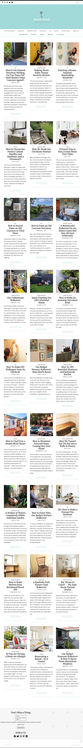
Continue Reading (15, 113)
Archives (33, 34)
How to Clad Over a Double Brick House (15, 442)
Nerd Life (76, 30)
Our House (43, 30)
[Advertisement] (41, 743)
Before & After (32, 30)
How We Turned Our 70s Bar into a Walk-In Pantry (68, 443)
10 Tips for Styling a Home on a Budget (15, 655)
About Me (50, 34)
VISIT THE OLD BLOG (9, 30)
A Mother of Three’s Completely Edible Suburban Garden (15, 515)
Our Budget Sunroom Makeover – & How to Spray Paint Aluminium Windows (67, 659)
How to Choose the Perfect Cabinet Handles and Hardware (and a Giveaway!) (15, 154)
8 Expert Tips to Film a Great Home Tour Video (67, 151)
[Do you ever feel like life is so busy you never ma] (76, 717)
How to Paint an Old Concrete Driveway (41, 227)
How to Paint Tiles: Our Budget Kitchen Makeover (41, 515)
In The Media (60, 34)
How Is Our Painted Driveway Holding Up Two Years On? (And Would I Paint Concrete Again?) (15, 75)
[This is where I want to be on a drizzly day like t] (48, 717)
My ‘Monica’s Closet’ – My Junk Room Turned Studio (67, 586)
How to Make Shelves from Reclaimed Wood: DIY (15, 586)
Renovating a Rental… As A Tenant (41, 659)
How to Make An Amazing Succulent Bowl (67, 300)
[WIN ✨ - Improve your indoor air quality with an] (48, 731)
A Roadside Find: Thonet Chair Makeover (41, 584)
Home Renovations (67, 438)
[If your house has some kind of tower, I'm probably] (76, 731)
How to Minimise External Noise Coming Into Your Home (41, 445)
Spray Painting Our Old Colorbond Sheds (41, 300)
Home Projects (23, 34)
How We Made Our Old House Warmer (41, 150)
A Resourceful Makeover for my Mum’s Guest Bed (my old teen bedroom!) (67, 231)
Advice (56, 30)
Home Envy (21, 30)
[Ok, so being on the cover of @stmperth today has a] (62, 717)
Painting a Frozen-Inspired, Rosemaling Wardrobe (67, 74)
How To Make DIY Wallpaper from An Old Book (15, 369)
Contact (42, 34)
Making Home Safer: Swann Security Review (41, 72)
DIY (50, 30)
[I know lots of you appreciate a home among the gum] (62, 731)
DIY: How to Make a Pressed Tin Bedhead (67, 512)
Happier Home (66, 30)
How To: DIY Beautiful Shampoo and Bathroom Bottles (67, 371)
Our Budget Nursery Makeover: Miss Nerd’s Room (41, 369)
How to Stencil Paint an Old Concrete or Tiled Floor (15, 229)
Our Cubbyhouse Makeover (15, 299)
